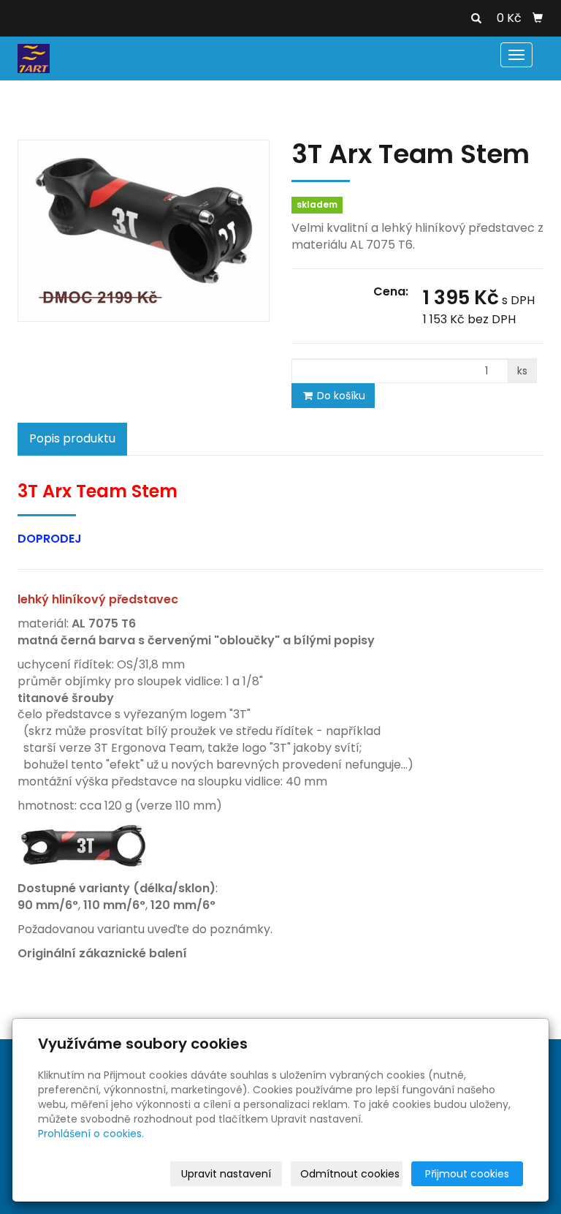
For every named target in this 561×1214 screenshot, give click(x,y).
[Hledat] (476, 19)
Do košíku (339, 395)
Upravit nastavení (226, 1173)
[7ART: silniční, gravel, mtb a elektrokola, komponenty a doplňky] (34, 57)
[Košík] (537, 18)
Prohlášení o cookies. (91, 1133)
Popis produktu (72, 438)
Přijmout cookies (467, 1173)
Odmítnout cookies (350, 1173)
